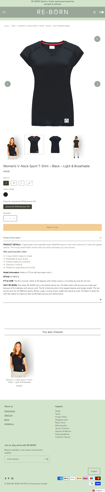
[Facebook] (5, 479)
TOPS (13, 26)
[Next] (97, 84)
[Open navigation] (4, 12)
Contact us (9, 424)
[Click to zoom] (97, 39)
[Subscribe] (46, 459)
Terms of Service (62, 428)
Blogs (6, 419)
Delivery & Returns (63, 431)
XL (29, 183)
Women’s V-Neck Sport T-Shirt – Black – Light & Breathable (20, 381)
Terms (57, 414)
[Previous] (8, 84)
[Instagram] (12, 479)
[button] (98, 490)
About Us (8, 415)
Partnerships (9, 411)
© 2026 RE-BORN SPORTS (16, 483)
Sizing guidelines (62, 434)
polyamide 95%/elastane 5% (17, 206)
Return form (60, 422)
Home (6, 26)
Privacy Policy (61, 417)
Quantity (7, 213)
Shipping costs (61, 419)
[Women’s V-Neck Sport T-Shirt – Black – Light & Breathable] (19, 357)
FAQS (57, 411)
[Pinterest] (8, 479)
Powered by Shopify (38, 483)
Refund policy (61, 425)
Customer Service (62, 437)
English (94, 471)
